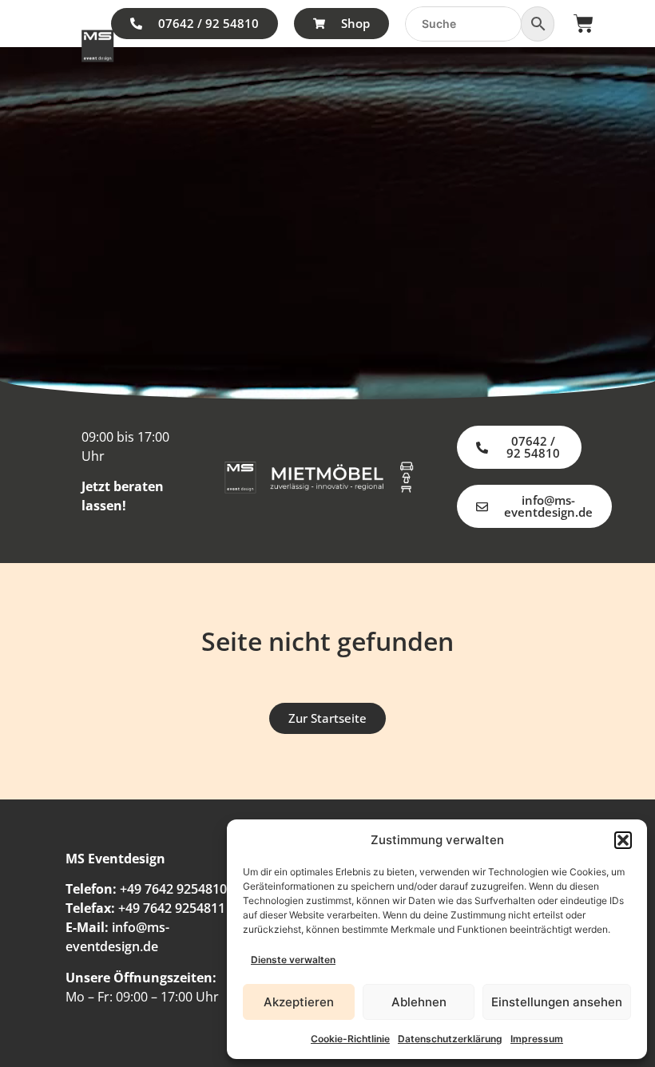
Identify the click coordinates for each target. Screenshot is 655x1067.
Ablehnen (419, 1001)
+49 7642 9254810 (173, 889)
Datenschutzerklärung (450, 1039)
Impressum (536, 1039)
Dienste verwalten (293, 960)
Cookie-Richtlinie (350, 1039)
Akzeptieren (299, 1001)
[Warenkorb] (583, 23)
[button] (623, 840)
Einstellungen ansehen (556, 1001)
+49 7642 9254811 (171, 908)
